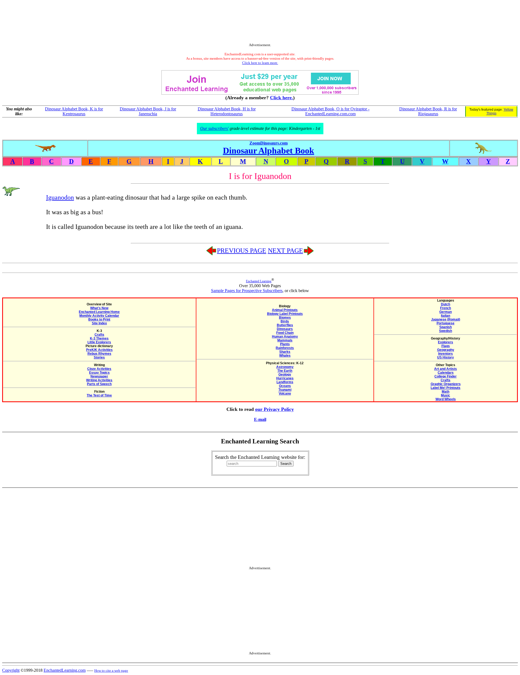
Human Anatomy (285, 336)
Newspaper (99, 376)
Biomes (285, 317)
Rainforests (285, 348)
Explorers (445, 342)
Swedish (445, 331)
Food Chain (285, 333)
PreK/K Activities (99, 350)
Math (445, 392)
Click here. (281, 97)
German (445, 312)
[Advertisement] (260, 22)
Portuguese (445, 323)
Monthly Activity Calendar (99, 316)
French (445, 308)
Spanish (445, 327)
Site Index (99, 323)
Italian (445, 316)
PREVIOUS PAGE (241, 250)
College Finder (445, 376)
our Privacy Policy (274, 409)
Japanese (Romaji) (445, 319)
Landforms (285, 382)
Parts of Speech (99, 384)
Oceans (285, 386)
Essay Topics (99, 373)
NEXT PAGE (285, 250)
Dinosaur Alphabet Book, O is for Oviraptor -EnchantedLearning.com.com (330, 111)
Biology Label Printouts (285, 314)
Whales (285, 355)
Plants (285, 344)
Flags (445, 346)
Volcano (285, 393)
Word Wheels (445, 399)
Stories (99, 357)
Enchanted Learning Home (99, 312)
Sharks (284, 352)
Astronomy (285, 367)
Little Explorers (99, 342)
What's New (99, 308)
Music (445, 395)
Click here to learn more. (260, 63)
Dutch (445, 304)
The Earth (284, 371)
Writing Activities (99, 380)
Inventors (445, 354)
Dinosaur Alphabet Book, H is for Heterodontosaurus (227, 111)
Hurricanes (285, 378)
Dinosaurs (285, 329)
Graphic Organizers (446, 384)
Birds (285, 321)
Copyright (11, 670)
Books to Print (99, 319)
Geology (284, 374)
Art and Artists (445, 369)
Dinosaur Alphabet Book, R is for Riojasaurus (428, 111)
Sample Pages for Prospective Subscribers (246, 290)
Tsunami (284, 390)
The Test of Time (99, 395)
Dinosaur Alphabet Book (268, 150)
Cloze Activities (99, 369)
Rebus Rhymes (99, 354)
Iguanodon (60, 197)
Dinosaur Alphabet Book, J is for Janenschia (148, 111)
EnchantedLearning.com (65, 670)
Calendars (446, 373)
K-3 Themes (99, 338)
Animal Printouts (285, 310)
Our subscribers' (214, 128)
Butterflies (285, 325)
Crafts (99, 335)
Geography (445, 350)
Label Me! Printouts (445, 388)
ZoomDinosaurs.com (268, 143)
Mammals (284, 340)
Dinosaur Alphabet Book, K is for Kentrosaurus (74, 111)
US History (445, 357)
